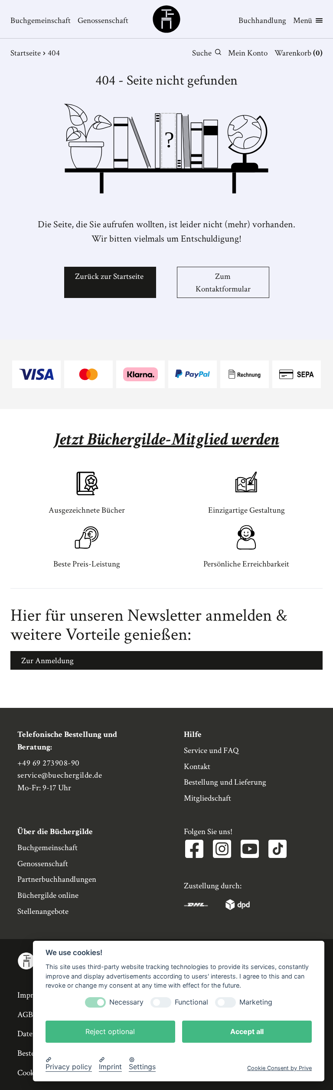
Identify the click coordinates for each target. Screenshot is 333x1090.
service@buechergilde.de (59, 775)
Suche (202, 53)
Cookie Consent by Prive (279, 1068)
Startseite (25, 53)
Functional (191, 1002)
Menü (302, 20)
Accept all (247, 1031)
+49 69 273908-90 (48, 763)
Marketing (255, 1002)
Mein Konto (248, 53)
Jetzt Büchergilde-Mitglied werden (166, 439)
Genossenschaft (103, 20)
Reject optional (110, 1031)
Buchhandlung (262, 20)
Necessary (126, 1002)
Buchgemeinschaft (40, 20)
